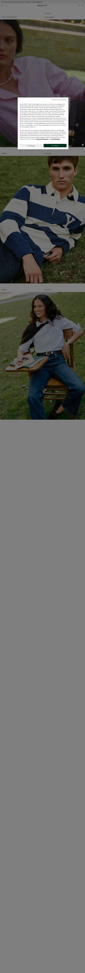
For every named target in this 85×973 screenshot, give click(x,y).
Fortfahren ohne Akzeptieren (59, 99)
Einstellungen (31, 145)
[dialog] (43, 123)
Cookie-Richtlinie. (55, 139)
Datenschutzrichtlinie (42, 139)
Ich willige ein (55, 145)
